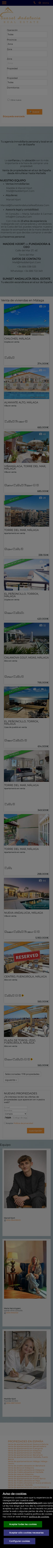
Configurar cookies (19, 1541)
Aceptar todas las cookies (23, 1524)
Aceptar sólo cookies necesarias (26, 1532)
